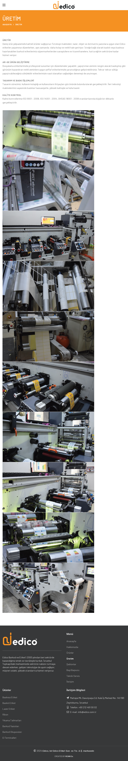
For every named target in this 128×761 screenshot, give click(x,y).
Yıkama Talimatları (11, 720)
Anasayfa (71, 641)
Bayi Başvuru (72, 670)
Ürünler (70, 652)
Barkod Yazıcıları (10, 726)
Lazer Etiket (8, 708)
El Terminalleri (9, 737)
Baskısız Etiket (9, 697)
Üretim (70, 658)
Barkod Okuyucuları (12, 731)
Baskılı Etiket (9, 703)
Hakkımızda (72, 647)
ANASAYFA (7, 24)
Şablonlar (71, 664)
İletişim (70, 681)
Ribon (5, 714)
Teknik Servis (73, 675)
